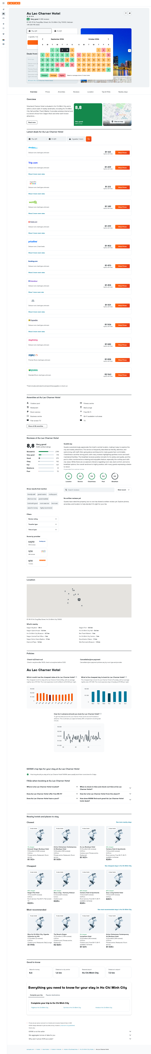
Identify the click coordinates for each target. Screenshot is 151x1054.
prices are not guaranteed (67, 1025)
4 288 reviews (44, 19)
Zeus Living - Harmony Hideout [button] (64, 893)
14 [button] (47, 60)
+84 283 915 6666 (33, 25)
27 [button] (42, 70)
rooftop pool (53, 494)
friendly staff (31, 494)
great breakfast (43, 499)
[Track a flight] (3, 28)
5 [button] (72, 50)
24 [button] (62, 65)
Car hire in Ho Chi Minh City (72, 1007)
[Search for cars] (3, 18)
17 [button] (62, 60)
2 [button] (57, 50)
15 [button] (52, 60)
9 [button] (57, 55)
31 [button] (108, 70)
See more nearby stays (123, 822)
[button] (3, 3)
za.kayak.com (30, 1049)
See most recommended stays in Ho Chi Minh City (114, 909)
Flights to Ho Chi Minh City (39, 1007)
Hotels (38, 1049)
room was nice (44, 503)
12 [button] (72, 55)
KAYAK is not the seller (37, 1031)
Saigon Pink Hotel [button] (33, 893)
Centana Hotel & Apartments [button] (115, 849)
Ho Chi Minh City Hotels (87, 1049)
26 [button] (72, 65)
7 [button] (47, 55)
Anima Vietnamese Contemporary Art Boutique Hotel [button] (65, 848)
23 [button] (57, 65)
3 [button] (62, 50)
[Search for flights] (3, 9)
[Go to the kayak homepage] (13, 3)
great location (42, 494)
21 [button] (47, 65)
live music (55, 503)
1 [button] (52, 50)
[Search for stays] (3, 14)
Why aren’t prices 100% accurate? (41, 1039)
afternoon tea (32, 499)
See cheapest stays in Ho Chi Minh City (118, 866)
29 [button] (52, 70)
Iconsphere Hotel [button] (85, 936)
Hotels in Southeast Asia (70, 1049)
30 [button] (57, 70)
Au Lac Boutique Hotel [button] (87, 847)
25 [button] (67, 65)
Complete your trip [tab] (36, 995)
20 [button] (42, 65)
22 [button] (52, 65)
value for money (33, 508)
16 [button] (57, 60)
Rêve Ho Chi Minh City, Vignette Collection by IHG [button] (38, 935)
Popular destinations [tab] (53, 995)
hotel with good (32, 503)
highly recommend (46, 508)
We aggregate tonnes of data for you (42, 1035)
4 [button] (67, 50)
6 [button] (42, 55)
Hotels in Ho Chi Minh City (104, 1007)
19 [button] (72, 60)
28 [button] (47, 70)
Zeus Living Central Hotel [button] (114, 893)
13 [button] (42, 60)
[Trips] (3, 34)
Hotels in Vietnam (56, 1049)
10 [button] (62, 55)
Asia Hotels (46, 1049)
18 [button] (67, 60)
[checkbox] (37, 543)
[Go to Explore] (3, 24)
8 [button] (52, 55)
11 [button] (67, 55)
